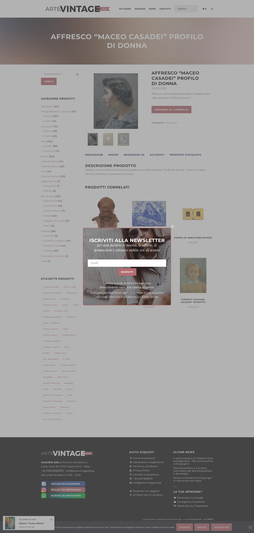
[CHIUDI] (172, 226)
